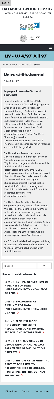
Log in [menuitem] (5, 2)
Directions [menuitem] (11, 391)
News (15, 64)
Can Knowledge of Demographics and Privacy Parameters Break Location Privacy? (25, 346)
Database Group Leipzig (27, 9)
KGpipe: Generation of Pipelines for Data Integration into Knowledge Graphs (26, 287)
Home (5, 64)
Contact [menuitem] (26, 391)
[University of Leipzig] (30, 38)
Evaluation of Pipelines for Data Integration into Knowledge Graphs (26, 307)
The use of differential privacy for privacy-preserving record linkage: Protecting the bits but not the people (27, 368)
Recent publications (17, 274)
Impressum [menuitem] (42, 391)
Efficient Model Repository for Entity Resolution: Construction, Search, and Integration (24, 326)
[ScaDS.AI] (30, 25)
